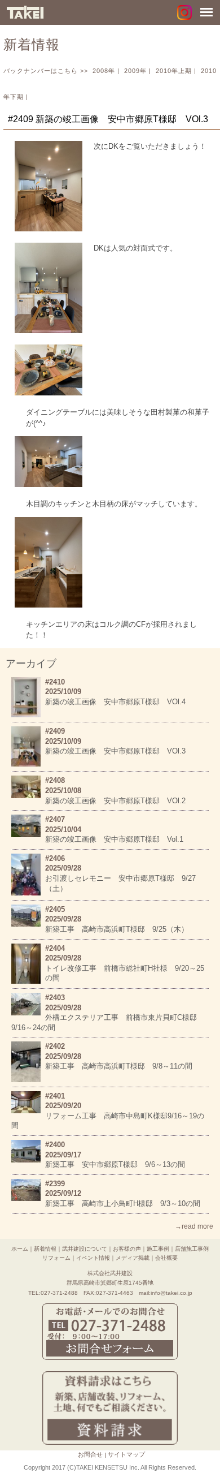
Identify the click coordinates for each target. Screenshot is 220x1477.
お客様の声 (127, 1249)
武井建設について (84, 1249)
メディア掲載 (132, 1258)
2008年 (104, 70)
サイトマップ (126, 1454)
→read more (194, 1226)
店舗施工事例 (192, 1249)
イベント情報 (93, 1258)
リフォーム (56, 1258)
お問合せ (90, 1454)
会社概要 (166, 1258)
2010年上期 (174, 70)
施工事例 (158, 1249)
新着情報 (45, 1249)
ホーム (19, 1249)
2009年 (135, 70)
